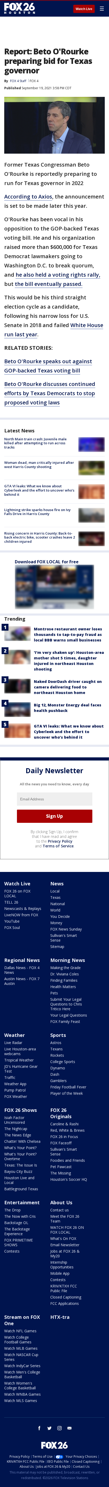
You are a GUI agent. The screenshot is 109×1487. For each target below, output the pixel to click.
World (55, 910)
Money (56, 922)
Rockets (57, 1055)
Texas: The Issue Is (20, 1165)
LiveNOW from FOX (21, 914)
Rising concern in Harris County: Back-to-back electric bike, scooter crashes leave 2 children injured (39, 537)
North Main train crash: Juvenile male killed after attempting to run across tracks (35, 443)
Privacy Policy (60, 841)
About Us (61, 1202)
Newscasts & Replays (22, 908)
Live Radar (13, 1042)
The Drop (12, 1209)
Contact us (59, 1209)
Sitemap (57, 946)
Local (55, 891)
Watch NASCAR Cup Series (21, 1357)
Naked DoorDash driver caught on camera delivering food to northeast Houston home (68, 687)
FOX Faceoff (60, 1142)
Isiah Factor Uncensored (14, 1120)
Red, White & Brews (67, 1130)
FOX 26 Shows (20, 1110)
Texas (55, 897)
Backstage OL (16, 1222)
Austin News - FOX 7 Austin (21, 981)
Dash (54, 1074)
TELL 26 (11, 902)
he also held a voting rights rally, (58, 274)
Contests (12, 1251)
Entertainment (22, 1202)
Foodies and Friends (67, 1160)
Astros (55, 1042)
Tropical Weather (19, 1060)
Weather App (15, 1083)
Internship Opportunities (62, 1264)
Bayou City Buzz (18, 1171)
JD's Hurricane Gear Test (21, 1069)
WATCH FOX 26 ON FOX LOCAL (67, 1230)
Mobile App (60, 1273)
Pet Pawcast (61, 1166)
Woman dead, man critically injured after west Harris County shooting (39, 464)
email (69, 1428)
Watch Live (84, 9)
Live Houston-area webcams (20, 1051)
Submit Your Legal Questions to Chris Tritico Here (66, 1004)
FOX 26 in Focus (64, 1136)
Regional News (22, 960)
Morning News (67, 960)
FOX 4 (34, 81)
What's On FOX (63, 1238)
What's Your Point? (20, 1147)
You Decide (60, 916)
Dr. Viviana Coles (64, 973)
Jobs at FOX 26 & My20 (65, 1253)
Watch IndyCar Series (22, 1365)
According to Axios (28, 196)
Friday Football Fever (68, 1086)
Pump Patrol (15, 1090)
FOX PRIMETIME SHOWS (18, 1242)
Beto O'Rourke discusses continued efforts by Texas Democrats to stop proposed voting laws (49, 393)
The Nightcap (15, 1128)
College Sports (62, 1061)
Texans (56, 1048)
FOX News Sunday (66, 929)
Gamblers (58, 1080)
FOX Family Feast (65, 1021)
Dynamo (57, 1067)
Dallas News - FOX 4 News (21, 970)
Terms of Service (58, 845)
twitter (49, 1428)
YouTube (12, 921)
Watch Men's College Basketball (22, 1374)
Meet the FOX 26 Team (64, 1219)
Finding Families (64, 980)
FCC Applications (64, 1303)
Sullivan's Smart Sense (63, 938)
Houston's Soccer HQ (68, 1179)
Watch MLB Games (21, 1348)
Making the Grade (65, 967)
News (56, 883)
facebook (39, 1428)
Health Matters (63, 986)
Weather (14, 1035)
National (57, 903)
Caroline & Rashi (64, 1123)
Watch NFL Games (20, 1330)
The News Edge (17, 1134)
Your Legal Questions (68, 1015)
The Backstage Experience (17, 1231)
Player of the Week (66, 1093)
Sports (58, 1035)
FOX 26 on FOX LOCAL (17, 893)
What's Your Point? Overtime (20, 1156)
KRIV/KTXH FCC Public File (63, 1288)
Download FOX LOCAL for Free (47, 562)
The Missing (60, 1173)
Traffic (9, 1077)
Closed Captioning (65, 1297)
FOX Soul (12, 927)
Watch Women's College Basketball (20, 1385)
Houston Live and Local (19, 1180)
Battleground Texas (21, 1188)
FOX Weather (15, 1096)
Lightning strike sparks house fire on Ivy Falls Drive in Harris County (37, 511)
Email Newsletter (64, 1244)
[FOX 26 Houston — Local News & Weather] (19, 8)
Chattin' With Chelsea (22, 1141)
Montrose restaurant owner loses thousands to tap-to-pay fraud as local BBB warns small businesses (68, 634)
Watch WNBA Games (22, 1394)
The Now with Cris (20, 1216)
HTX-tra (60, 1317)
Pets (54, 992)
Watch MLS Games (20, 1400)
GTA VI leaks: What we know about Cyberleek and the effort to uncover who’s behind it (39, 490)
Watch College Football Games (17, 1339)
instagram (59, 1428)
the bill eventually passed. (49, 283)
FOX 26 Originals (60, 1113)
